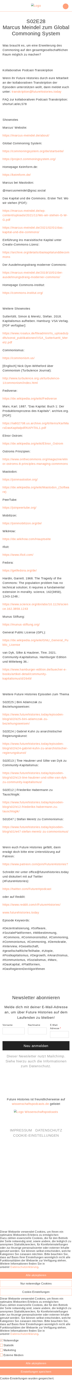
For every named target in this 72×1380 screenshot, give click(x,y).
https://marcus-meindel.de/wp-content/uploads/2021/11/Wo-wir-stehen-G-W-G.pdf (35, 215)
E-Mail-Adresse (54, 1027)
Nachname (34, 1025)
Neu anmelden (36, 1046)
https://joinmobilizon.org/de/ (22, 523)
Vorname (8, 1025)
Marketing (9, 1350)
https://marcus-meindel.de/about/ (26, 135)
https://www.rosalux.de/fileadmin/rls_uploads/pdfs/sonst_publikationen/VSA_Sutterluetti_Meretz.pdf (35, 338)
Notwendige (11, 1340)
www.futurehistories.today (21, 912)
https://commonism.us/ (18, 358)
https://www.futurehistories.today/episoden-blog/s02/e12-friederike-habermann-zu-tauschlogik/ (33, 807)
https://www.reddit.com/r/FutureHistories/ (31, 904)
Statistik (8, 1345)
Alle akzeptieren (36, 1275)
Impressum (21, 1130)
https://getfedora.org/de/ (20, 570)
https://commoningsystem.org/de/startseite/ (33, 151)
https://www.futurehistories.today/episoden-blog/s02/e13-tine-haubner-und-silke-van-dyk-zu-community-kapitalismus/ (35, 777)
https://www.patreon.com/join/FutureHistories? (35, 864)
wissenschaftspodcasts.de (30, 1104)
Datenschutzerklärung (24, 1267)
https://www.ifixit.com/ (18, 554)
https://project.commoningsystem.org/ (29, 159)
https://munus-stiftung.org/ (21, 624)
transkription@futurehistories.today (36, 91)
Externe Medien (13, 1355)
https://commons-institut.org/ (23, 293)
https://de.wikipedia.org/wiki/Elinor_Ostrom (33, 443)
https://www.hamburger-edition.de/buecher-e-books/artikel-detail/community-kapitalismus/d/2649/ (35, 674)
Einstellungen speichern (36, 1371)
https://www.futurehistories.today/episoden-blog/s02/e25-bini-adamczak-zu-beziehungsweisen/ (33, 719)
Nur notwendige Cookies (36, 1283)
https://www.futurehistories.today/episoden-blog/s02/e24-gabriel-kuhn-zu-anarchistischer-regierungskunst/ (35, 748)
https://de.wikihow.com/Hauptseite (27, 539)
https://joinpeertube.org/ (20, 507)
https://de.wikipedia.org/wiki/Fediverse (30, 398)
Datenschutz (39, 1066)
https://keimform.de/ (17, 174)
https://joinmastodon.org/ (20, 479)
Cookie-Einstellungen (36, 1135)
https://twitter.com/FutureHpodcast (27, 889)
